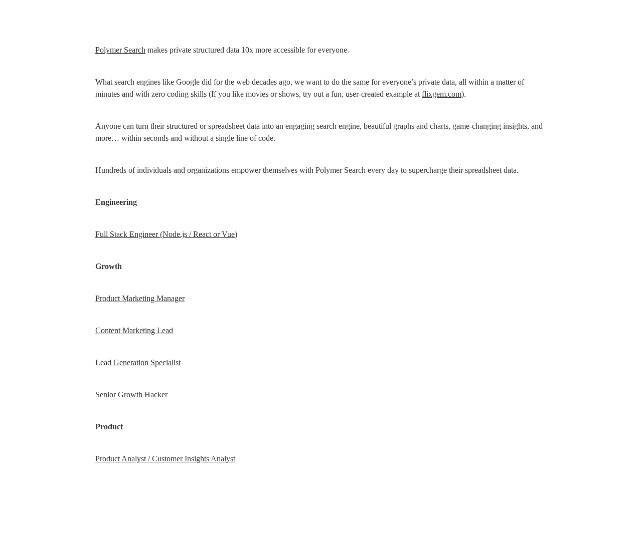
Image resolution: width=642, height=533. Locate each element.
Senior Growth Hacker (131, 394)
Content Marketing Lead (134, 330)
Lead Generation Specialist (138, 362)
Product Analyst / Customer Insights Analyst (165, 458)
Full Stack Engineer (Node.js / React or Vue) (166, 234)
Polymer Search (120, 50)
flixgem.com (441, 94)
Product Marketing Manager (140, 298)
